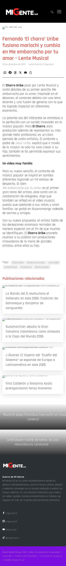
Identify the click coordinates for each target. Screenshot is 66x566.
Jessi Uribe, (23, 143)
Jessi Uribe (53, 262)
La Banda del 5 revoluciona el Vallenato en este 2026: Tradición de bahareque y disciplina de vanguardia (32, 300)
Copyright (7, 556)
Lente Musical (35, 64)
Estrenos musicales (36, 262)
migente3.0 (11, 513)
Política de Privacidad (26, 556)
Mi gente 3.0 (26, 267)
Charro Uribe (17, 262)
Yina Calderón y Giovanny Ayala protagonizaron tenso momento (29, 386)
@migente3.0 (12, 538)
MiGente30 (10, 530)
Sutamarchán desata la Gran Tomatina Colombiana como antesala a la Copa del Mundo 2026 (33, 332)
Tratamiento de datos (51, 556)
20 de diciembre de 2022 (13, 64)
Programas (49, 64)
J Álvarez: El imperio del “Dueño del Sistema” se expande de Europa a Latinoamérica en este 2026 (31, 360)
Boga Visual (18, 560)
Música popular (42, 267)
